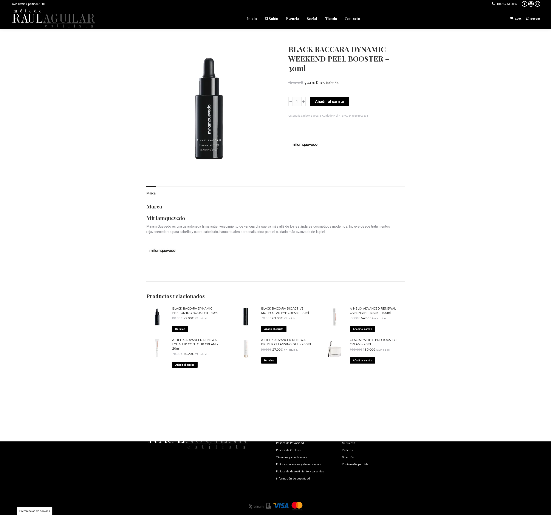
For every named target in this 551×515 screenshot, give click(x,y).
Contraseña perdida (355, 464)
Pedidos (347, 450)
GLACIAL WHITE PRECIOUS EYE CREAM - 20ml (374, 342)
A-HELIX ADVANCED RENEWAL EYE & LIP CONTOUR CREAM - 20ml (195, 344)
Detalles (180, 329)
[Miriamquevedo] (304, 146)
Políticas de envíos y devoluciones (298, 464)
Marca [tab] (151, 193)
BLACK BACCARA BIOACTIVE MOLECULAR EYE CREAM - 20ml (285, 310)
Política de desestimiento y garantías (300, 471)
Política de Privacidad (290, 443)
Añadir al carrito (329, 101)
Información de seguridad (293, 478)
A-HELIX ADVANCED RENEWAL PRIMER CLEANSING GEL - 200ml (286, 342)
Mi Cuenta (348, 443)
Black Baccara (312, 115)
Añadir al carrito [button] (273, 329)
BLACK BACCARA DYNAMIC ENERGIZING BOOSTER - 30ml (195, 310)
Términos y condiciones (291, 457)
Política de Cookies (288, 450)
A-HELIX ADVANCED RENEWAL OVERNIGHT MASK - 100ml (373, 310)
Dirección (348, 457)
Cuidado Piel (330, 115)
